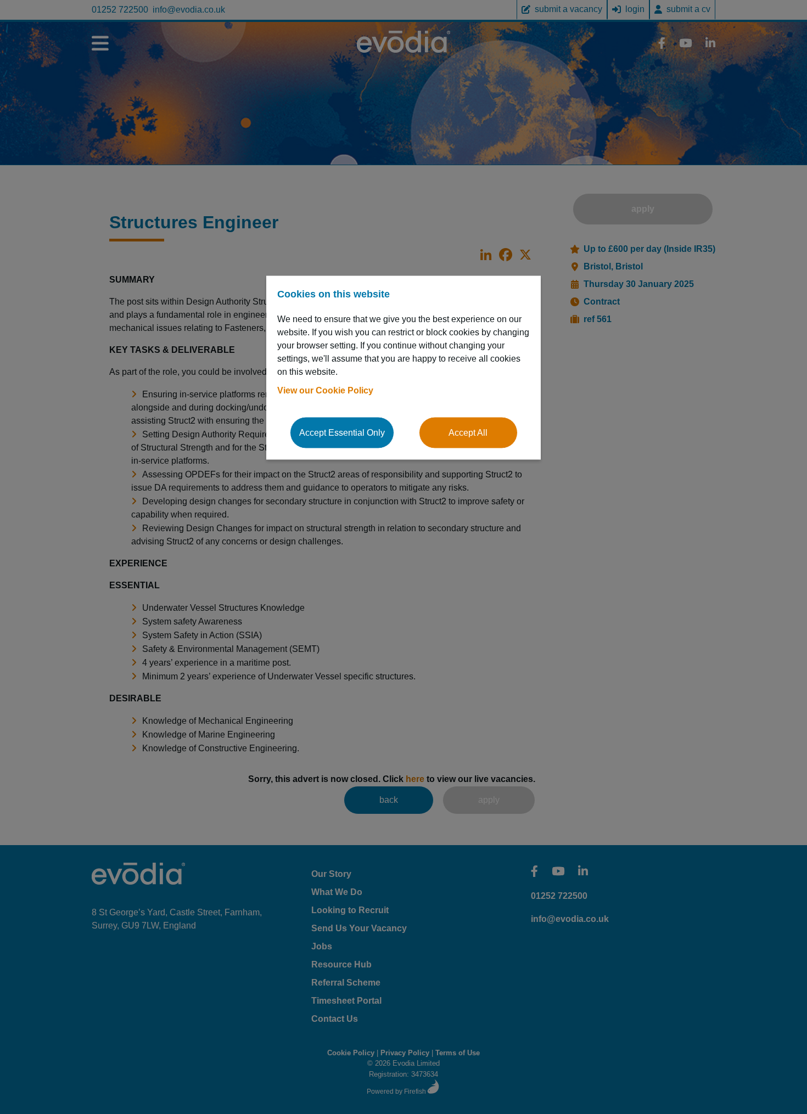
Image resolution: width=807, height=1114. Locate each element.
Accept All (468, 432)
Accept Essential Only (342, 432)
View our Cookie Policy (325, 390)
